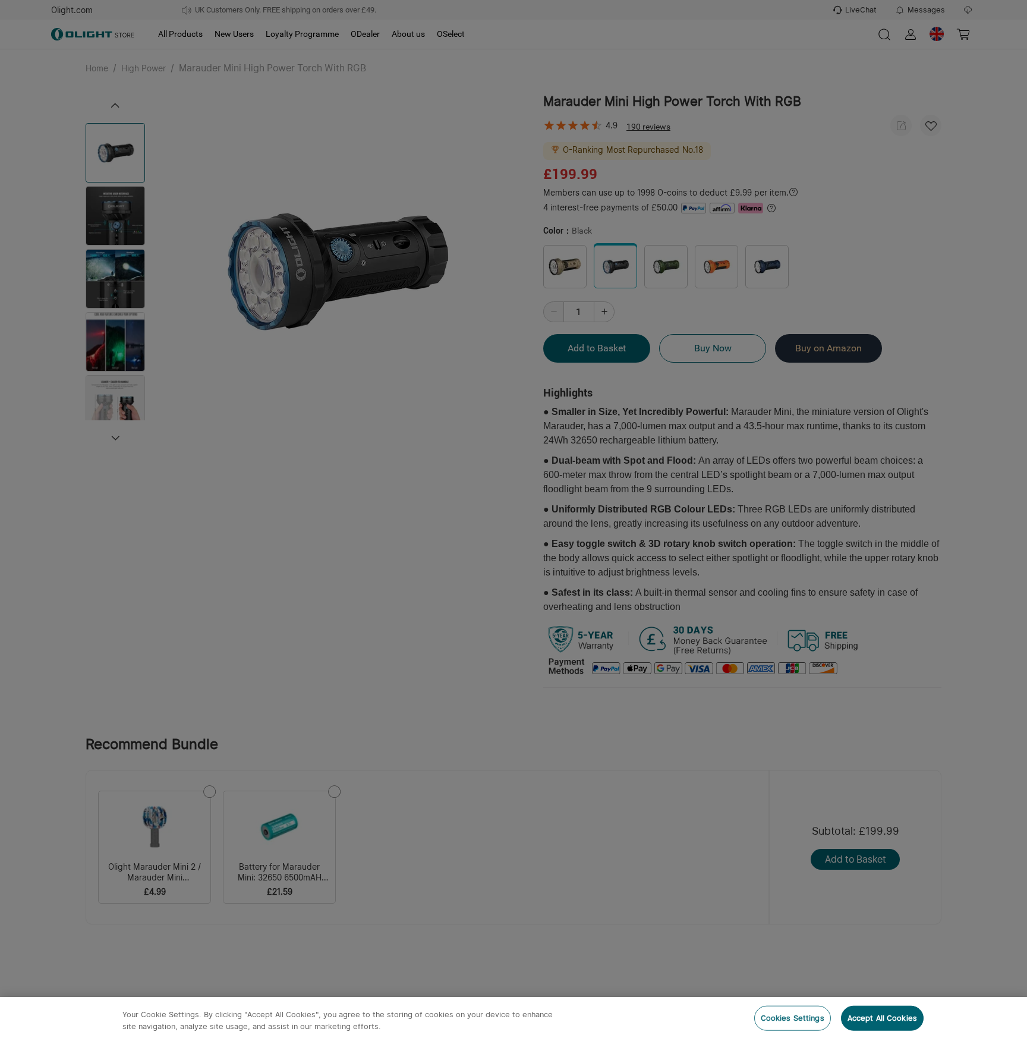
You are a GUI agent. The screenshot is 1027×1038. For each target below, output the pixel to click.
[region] (513, 1017)
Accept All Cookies (882, 1018)
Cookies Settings (792, 1018)
